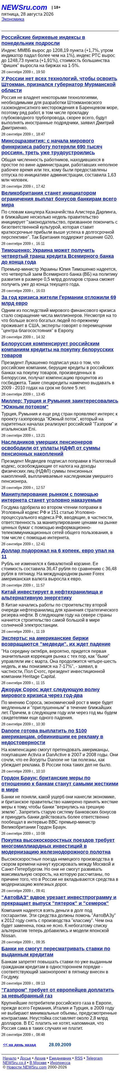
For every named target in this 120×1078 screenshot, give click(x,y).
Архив (40, 1058)
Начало (9, 1058)
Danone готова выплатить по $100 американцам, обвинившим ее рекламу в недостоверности (52, 736)
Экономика (12, 19)
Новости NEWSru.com (27, 1067)
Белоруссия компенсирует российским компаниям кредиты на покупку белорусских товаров (57, 349)
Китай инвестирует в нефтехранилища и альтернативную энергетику (52, 595)
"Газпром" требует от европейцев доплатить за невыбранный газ (57, 993)
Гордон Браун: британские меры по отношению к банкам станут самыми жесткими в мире (59, 783)
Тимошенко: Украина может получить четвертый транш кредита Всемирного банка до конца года (57, 256)
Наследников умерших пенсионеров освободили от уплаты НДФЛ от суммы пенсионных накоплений (50, 448)
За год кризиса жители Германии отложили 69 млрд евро (58, 300)
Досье (25, 1058)
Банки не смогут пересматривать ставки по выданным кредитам (55, 951)
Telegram (94, 1058)
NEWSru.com (24, 7)
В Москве (38, 1062)
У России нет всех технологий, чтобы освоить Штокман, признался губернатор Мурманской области (59, 84)
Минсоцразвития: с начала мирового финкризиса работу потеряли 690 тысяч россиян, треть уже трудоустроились (51, 146)
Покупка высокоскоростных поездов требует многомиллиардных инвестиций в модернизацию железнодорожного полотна (58, 846)
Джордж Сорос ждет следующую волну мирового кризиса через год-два (50, 692)
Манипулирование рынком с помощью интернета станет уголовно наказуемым (51, 497)
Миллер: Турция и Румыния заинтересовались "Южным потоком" (59, 404)
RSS (79, 1058)
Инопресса (60, 1062)
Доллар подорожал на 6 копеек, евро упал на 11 (57, 553)
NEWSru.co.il (14, 1062)
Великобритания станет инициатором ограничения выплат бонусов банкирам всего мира (59, 199)
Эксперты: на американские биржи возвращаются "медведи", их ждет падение (56, 641)
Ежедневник (60, 1058)
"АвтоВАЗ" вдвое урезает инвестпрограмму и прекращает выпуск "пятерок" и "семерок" (58, 900)
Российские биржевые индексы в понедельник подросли (43, 40)
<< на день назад (19, 1044)
